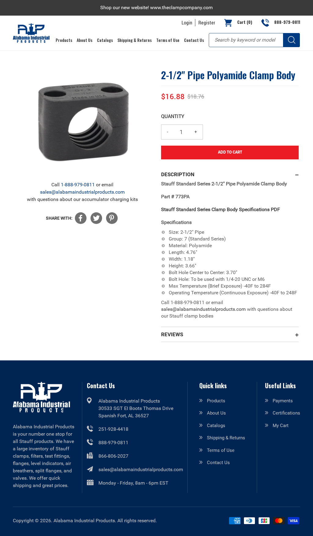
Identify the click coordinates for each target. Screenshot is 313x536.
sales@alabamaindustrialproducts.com (82, 192)
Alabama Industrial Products (84, 520)
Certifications (286, 413)
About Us (216, 413)
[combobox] (254, 40)
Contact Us (218, 462)
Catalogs (216, 425)
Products (216, 401)
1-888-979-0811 (78, 185)
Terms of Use (220, 450)
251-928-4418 (113, 429)
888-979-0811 (113, 442)
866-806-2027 (113, 456)
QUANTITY (172, 116)
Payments (283, 401)
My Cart (281, 425)
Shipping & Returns (226, 438)
